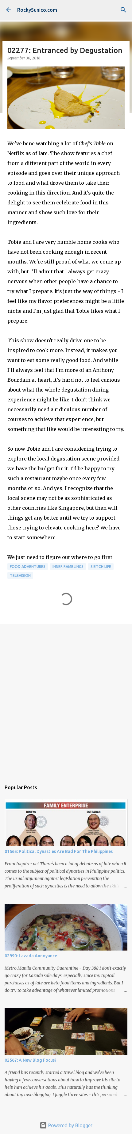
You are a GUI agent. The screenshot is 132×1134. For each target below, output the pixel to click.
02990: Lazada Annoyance (31, 955)
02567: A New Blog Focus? (30, 1060)
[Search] (123, 9)
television (20, 575)
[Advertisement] (66, 699)
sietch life (101, 567)
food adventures (27, 567)
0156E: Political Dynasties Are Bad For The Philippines (59, 851)
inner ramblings (67, 567)
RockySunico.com (37, 10)
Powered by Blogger (69, 1125)
